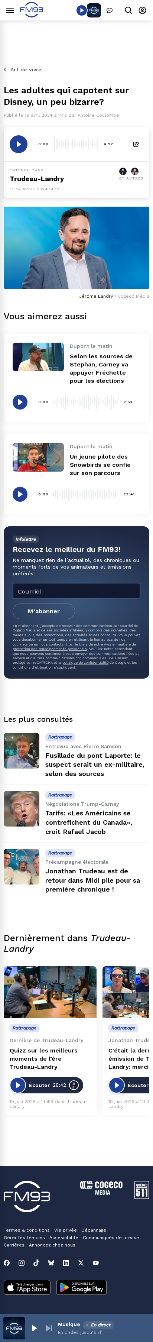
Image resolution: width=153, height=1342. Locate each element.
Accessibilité (63, 1237)
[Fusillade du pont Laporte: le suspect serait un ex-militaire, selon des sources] (21, 751)
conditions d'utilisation (33, 667)
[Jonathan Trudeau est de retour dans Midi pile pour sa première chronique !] (21, 867)
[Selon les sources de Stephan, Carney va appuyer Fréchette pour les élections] (38, 357)
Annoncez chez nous (52, 1245)
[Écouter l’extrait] (18, 144)
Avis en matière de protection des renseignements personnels (74, 646)
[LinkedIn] (66, 1263)
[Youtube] (96, 1263)
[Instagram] (22, 1263)
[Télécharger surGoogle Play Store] (81, 1288)
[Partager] (136, 144)
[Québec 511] (141, 1197)
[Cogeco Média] (101, 1192)
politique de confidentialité (85, 662)
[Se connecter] (142, 10)
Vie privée (65, 1230)
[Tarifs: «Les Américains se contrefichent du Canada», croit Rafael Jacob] (21, 809)
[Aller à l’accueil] (31, 15)
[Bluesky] (51, 1263)
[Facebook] (7, 1263)
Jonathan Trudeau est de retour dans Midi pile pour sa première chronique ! (92, 880)
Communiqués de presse (111, 1237)
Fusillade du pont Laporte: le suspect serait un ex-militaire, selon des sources (94, 764)
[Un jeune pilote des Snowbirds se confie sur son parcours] (38, 457)
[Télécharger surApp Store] (27, 1288)
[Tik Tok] (36, 1263)
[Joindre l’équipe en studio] (109, 10)
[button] (34, 1328)
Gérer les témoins (24, 1237)
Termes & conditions (27, 1230)
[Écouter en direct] (82, 10)
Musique (69, 1324)
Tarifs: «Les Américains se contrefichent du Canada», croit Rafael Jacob (88, 822)
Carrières (14, 1245)
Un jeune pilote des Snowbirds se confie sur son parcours (100, 464)
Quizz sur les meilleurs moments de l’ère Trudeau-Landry (44, 1058)
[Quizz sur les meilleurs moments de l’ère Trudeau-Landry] (50, 992)
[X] (81, 1263)
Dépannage (93, 1230)
